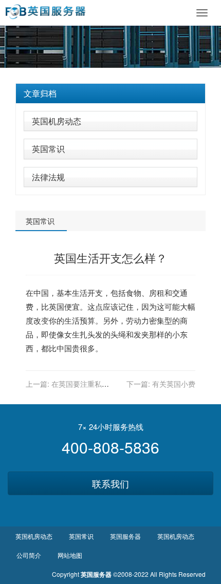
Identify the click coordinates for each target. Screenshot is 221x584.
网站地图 (70, 555)
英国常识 (48, 149)
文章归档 (40, 93)
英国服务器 (125, 536)
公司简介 (28, 555)
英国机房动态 (56, 121)
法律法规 (48, 177)
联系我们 (110, 483)
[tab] (110, 93)
